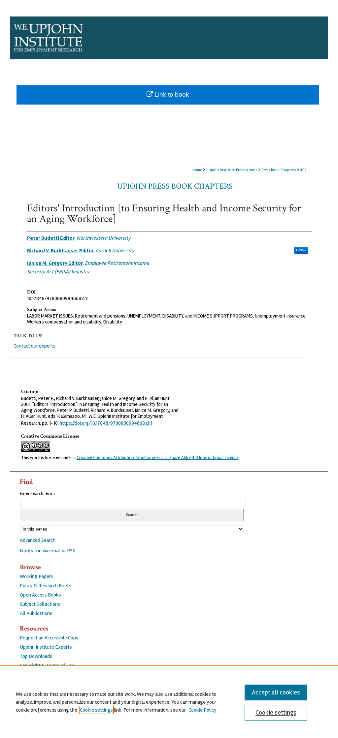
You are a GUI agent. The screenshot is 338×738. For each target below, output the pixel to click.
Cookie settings (96, 710)
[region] (169, 701)
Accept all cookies (276, 692)
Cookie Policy (202, 710)
